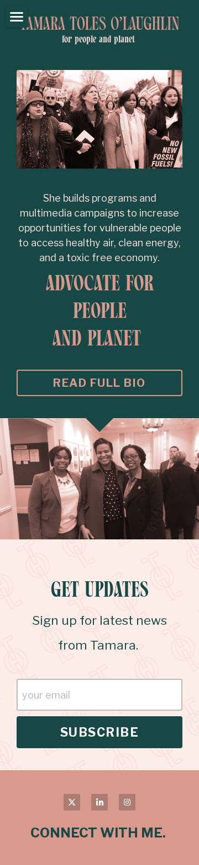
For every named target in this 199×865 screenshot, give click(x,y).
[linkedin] (99, 802)
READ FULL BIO (99, 383)
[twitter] (72, 802)
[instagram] (127, 802)
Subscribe (99, 732)
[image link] (99, 23)
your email (46, 695)
